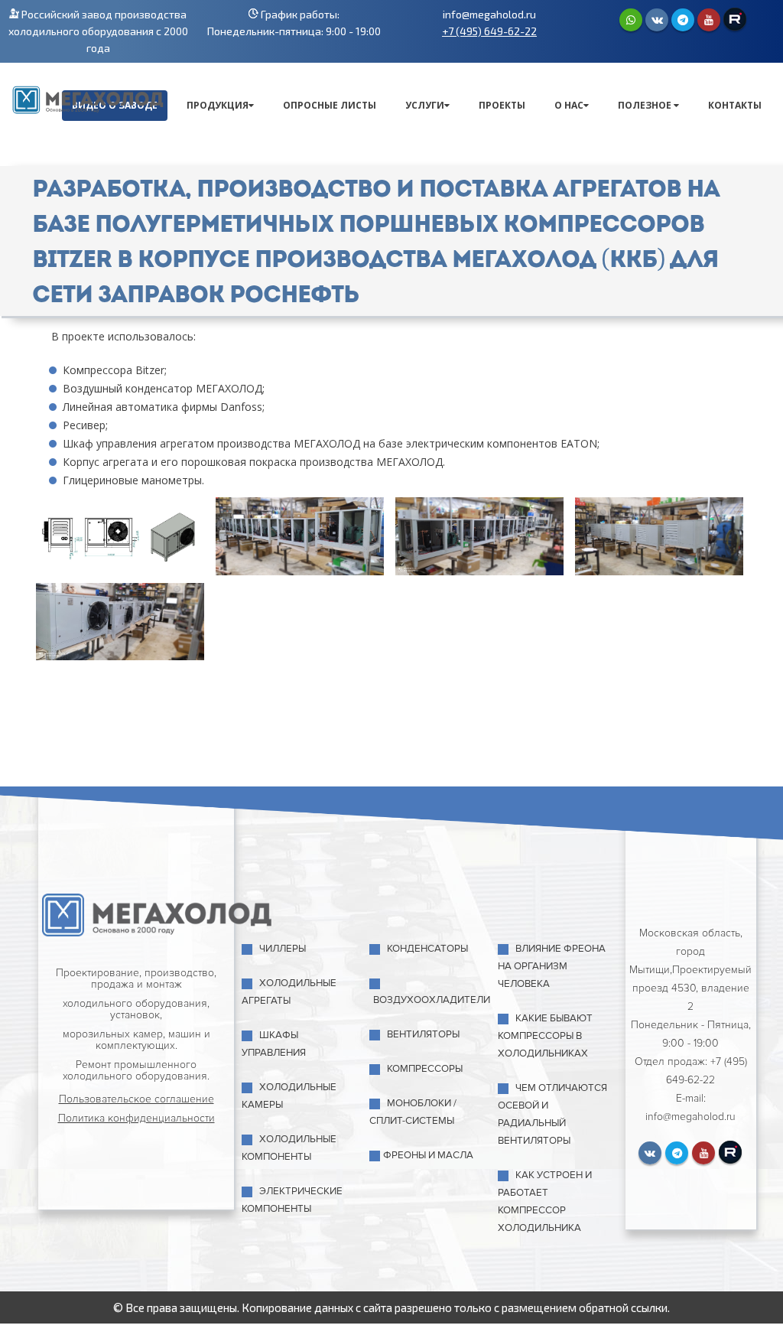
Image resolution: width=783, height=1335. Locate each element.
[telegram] (682, 19)
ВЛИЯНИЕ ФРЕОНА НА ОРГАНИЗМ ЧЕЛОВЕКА (552, 966)
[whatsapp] (630, 19)
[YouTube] (708, 19)
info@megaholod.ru (489, 14)
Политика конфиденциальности (136, 1118)
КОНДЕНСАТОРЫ (427, 949)
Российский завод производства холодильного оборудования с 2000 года (98, 31)
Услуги (424, 105)
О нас (568, 105)
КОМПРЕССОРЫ (425, 1069)
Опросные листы (329, 105)
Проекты (502, 105)
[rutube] (734, 19)
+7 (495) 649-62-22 (489, 30)
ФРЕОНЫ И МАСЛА (428, 1155)
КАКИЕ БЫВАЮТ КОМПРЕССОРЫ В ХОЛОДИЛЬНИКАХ (545, 1036)
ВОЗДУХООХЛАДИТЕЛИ (431, 1000)
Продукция (218, 105)
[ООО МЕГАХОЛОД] (87, 98)
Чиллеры (282, 949)
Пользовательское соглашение (136, 1098)
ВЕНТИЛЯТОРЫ (423, 1034)
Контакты (735, 105)
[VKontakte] (656, 19)
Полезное (646, 105)
